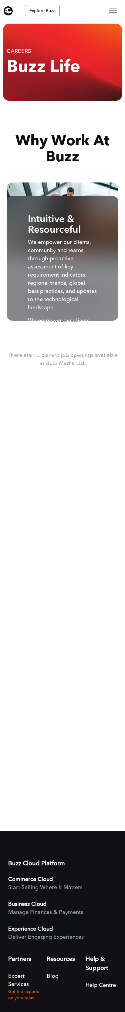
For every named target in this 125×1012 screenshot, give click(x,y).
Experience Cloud (30, 929)
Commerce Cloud (30, 879)
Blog (53, 976)
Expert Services (18, 980)
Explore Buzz (42, 11)
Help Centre (101, 985)
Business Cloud (27, 904)
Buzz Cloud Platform (36, 863)
